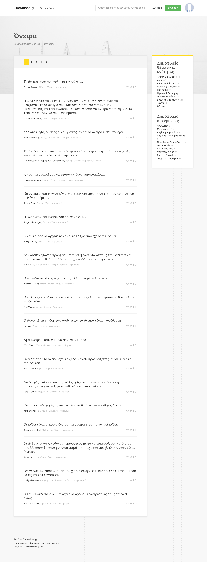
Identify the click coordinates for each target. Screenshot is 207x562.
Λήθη (39, 368)
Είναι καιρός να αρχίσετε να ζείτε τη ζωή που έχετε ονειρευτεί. (71, 235)
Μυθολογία (47, 430)
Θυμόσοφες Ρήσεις (91, 161)
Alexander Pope (31, 284)
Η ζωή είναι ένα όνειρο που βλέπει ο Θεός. (55, 216)
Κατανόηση (40, 457)
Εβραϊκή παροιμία (32, 180)
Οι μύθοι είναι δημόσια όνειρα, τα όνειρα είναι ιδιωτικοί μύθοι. (71, 424)
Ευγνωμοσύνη (42, 264)
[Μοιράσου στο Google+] (135, 87)
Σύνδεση (157, 7)
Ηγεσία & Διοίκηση (167, 93)
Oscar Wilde (163, 145)
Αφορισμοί (61, 87)
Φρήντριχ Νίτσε (165, 151)
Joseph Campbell (32, 430)
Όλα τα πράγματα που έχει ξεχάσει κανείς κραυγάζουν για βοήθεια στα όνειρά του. (77, 360)
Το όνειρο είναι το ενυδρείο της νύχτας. (53, 81)
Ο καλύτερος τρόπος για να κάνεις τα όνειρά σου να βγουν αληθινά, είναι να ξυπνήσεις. (79, 299)
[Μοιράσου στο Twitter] (130, 87)
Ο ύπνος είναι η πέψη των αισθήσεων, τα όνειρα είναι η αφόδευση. (73, 320)
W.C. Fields (29, 345)
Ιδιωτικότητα (37, 543)
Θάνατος (162, 106)
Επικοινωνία (53, 543)
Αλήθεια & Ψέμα (166, 83)
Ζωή (47, 203)
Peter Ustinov (30, 391)
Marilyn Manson (31, 480)
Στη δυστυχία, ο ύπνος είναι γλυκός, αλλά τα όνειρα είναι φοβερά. (74, 132)
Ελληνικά (38, 546)
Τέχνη (160, 102)
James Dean (29, 203)
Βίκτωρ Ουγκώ (31, 87)
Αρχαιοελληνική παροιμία (171, 135)
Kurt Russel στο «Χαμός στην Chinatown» (44, 161)
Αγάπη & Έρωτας (166, 76)
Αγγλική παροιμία (166, 132)
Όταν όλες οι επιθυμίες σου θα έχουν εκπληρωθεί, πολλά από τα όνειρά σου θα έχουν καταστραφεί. (80, 472)
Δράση (68, 161)
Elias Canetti (30, 368)
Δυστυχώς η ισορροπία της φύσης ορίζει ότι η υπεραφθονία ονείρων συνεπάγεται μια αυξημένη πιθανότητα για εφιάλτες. (74, 384)
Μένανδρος (163, 129)
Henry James (30, 241)
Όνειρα (50, 87)
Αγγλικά (28, 546)
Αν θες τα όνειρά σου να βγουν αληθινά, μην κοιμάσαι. (64, 174)
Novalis (27, 326)
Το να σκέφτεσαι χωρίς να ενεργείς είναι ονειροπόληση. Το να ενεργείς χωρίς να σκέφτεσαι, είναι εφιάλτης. (77, 153)
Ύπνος (53, 180)
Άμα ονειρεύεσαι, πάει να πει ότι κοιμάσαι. (56, 339)
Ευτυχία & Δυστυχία (50, 137)
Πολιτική (162, 89)
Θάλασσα (53, 411)
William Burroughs (32, 118)
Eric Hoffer (29, 264)
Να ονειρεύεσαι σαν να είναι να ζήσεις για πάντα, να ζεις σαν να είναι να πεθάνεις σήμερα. (79, 195)
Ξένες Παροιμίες (75, 180)
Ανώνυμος (29, 457)
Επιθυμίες (60, 480)
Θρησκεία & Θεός (166, 96)
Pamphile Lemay (31, 137)
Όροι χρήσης (21, 543)
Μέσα (45, 118)
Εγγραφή (173, 7)
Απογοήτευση (46, 480)
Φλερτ (43, 284)
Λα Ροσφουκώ (165, 148)
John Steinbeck (31, 411)
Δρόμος (44, 503)
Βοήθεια (63, 264)
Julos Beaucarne (31, 503)
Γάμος (51, 284)
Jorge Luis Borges (32, 222)
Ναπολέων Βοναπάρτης (170, 142)
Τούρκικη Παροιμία (167, 158)
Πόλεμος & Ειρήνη (167, 86)
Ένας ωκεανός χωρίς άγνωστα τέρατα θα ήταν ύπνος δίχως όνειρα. (74, 405)
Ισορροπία (43, 391)
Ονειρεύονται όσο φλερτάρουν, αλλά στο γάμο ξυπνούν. (66, 278)
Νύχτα (42, 87)
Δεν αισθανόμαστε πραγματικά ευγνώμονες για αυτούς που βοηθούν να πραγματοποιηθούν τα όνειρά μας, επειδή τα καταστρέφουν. (77, 257)
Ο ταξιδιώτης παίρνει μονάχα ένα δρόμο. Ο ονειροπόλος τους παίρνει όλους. (75, 495)
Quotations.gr (24, 8)
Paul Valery (29, 307)
